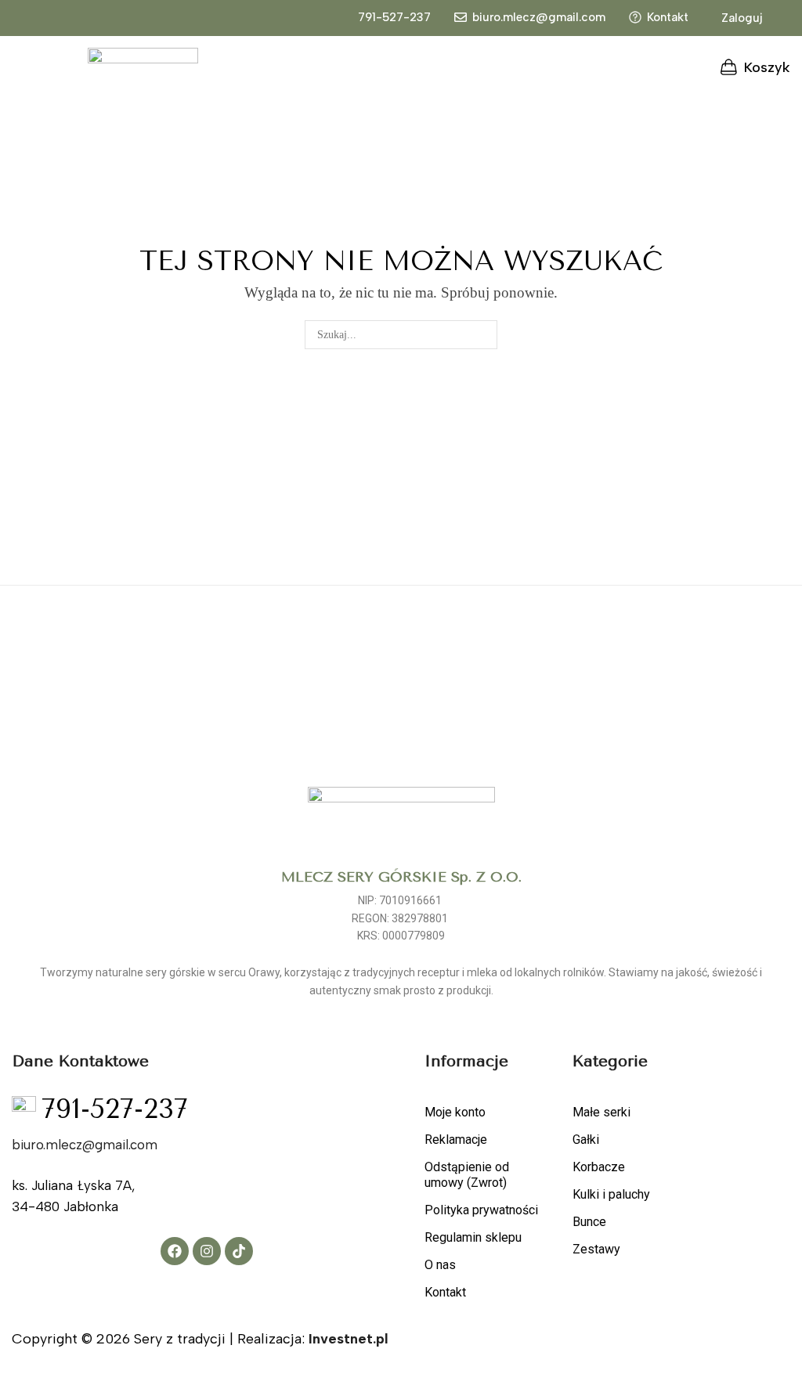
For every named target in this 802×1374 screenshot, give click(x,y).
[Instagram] (207, 1251)
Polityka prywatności (481, 1210)
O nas (440, 1264)
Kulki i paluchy (611, 1194)
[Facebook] (175, 1251)
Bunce (589, 1221)
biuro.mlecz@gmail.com (538, 17)
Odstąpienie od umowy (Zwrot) (466, 1174)
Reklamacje (455, 1139)
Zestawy (596, 1249)
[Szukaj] (482, 334)
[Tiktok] (239, 1251)
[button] (733, 19)
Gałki (586, 1139)
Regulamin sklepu (473, 1237)
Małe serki (601, 1112)
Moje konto (455, 1112)
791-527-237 (394, 17)
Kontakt (667, 17)
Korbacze (599, 1166)
